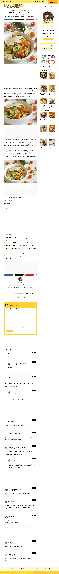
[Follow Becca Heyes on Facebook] (16, 297)
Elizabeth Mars (11, 501)
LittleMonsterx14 (12, 516)
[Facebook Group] (39, 1)
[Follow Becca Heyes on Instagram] (20, 297)
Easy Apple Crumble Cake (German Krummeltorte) (52, 148)
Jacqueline (11, 554)
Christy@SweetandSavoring (15, 489)
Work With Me (20, 568)
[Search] (53, 42)
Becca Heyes (18, 14)
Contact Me (25, 568)
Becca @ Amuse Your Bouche (17, 363)
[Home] (12, 10)
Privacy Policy (14, 568)
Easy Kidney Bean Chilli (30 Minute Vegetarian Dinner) (43, 120)
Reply (34, 352)
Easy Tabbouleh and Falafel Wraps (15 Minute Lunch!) (43, 148)
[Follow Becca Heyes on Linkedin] (22, 297)
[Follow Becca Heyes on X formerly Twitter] (18, 297)
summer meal (8, 150)
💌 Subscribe (40, 6)
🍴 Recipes (28, 6)
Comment (8, 309)
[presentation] (43, 75)
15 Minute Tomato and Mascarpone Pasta (51, 81)
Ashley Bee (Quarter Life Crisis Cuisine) (17, 447)
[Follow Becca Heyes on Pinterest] (24, 297)
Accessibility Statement (7, 568)
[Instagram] (37, 1)
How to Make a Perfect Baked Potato (51, 106)
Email (23, 327)
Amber (9, 542)
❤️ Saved (52, 6)
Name (7, 327)
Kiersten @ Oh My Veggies (14, 433)
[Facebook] (35, 1)
